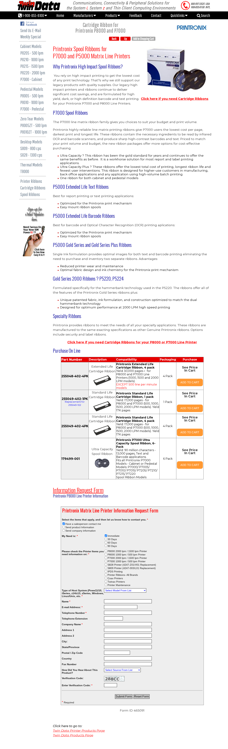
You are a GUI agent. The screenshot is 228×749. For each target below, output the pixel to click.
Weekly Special (30, 36)
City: (65, 641)
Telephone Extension (75, 618)
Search (205, 15)
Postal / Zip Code (72, 652)
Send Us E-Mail (30, 30)
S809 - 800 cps (30, 148)
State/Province (70, 647)
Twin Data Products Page (73, 735)
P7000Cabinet (31, 79)
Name (66, 601)
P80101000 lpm (32, 102)
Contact (156, 15)
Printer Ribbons (31, 181)
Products (111, 15)
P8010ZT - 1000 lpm (33, 131)
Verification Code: (73, 678)
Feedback (135, 15)
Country (67, 658)
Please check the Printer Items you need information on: (83, 553)
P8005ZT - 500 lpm (33, 125)
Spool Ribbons (30, 194)
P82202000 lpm (32, 72)
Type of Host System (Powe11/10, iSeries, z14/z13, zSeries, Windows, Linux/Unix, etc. (83, 593)
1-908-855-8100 (33, 15)
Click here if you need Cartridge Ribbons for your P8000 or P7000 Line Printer (132, 342)
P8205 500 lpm (31, 52)
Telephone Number (74, 612)
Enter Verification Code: (77, 685)
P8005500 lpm (31, 95)
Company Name (72, 624)
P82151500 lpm (32, 66)
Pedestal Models (31, 89)
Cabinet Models (31, 46)
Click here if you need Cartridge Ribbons (174, 99)
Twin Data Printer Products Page (79, 730)
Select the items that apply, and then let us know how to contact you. (105, 519)
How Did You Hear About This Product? (80, 671)
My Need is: (70, 536)
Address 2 (68, 635)
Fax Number (69, 664)
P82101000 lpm (32, 59)
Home (60, 15)
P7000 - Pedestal (32, 108)
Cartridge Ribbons (32, 187)
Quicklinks (178, 15)
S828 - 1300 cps (31, 155)
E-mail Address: (72, 607)
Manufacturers (83, 15)
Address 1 (68, 630)
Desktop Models (31, 141)
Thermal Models (31, 164)
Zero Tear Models (32, 118)
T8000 (24, 171)
